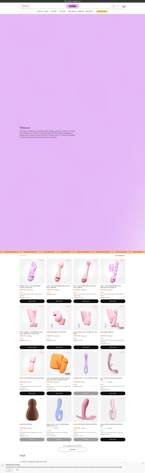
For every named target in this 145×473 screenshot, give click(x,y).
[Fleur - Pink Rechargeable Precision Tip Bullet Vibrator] (59, 271)
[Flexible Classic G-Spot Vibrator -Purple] (85, 363)
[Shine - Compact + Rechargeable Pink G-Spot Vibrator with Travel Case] (32, 317)
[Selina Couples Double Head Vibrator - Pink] (112, 409)
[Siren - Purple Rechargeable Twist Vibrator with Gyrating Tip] (112, 271)
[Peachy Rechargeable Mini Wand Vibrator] (32, 363)
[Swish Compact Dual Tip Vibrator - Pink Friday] (85, 317)
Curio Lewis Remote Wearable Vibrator (85, 424)
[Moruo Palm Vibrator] (32, 409)
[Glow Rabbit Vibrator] (112, 317)
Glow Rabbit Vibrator (106, 332)
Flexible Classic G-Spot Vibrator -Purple (85, 378)
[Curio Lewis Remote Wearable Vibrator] (85, 409)
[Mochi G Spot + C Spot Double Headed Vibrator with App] (59, 409)
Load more (72, 449)
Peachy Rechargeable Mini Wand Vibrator (32, 378)
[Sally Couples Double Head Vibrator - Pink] (112, 363)
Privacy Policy (119, 467)
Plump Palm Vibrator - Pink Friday (56, 332)
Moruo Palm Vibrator (26, 424)
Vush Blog (25, 6)
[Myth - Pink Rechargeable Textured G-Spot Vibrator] (85, 271)
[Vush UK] (72, 6)
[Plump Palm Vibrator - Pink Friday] (59, 317)
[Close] (143, 464)
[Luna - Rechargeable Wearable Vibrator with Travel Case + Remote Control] (59, 363)
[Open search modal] (118, 6)
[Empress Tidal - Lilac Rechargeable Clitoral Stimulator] (32, 271)
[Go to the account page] (121, 6)
